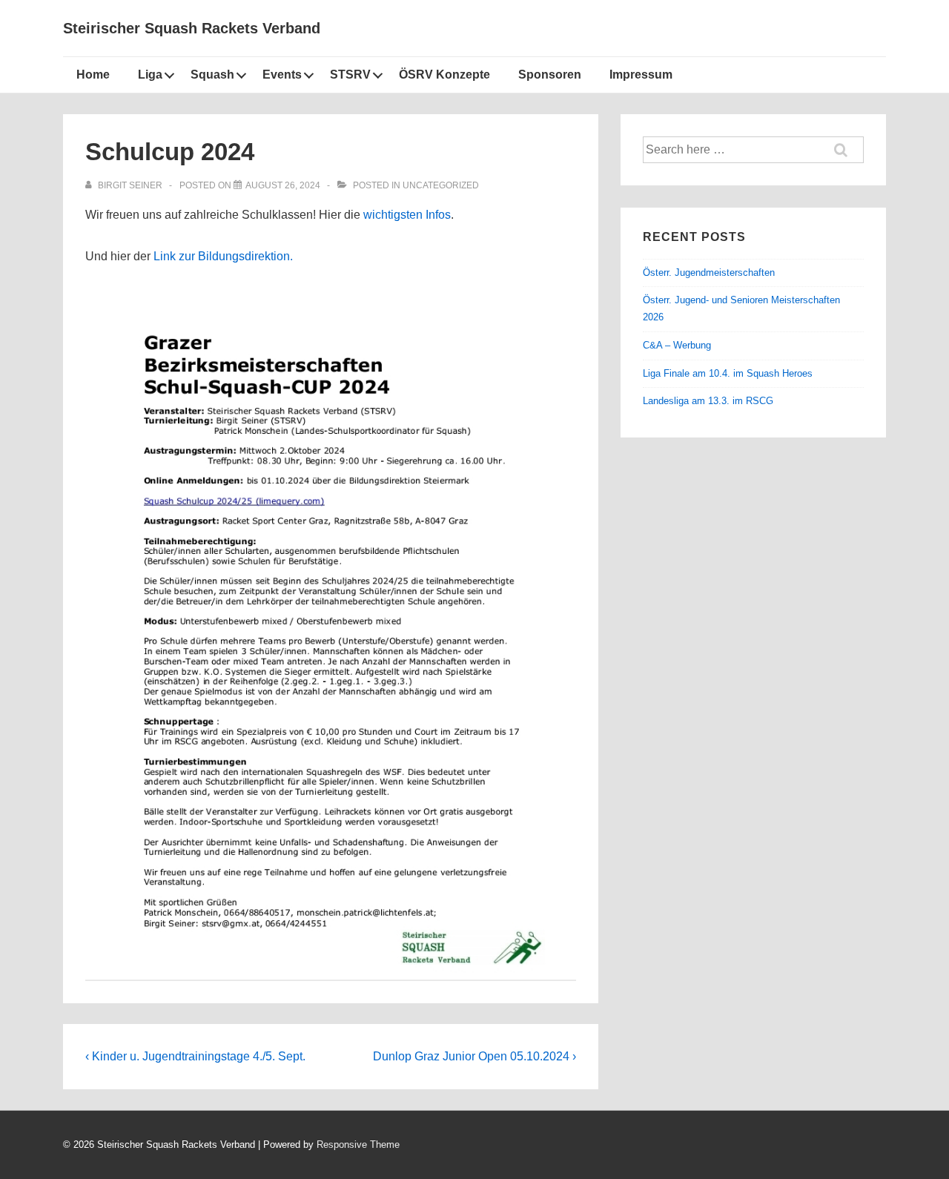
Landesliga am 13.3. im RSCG (708, 400)
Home (93, 74)
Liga (150, 74)
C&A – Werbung (677, 345)
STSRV (350, 74)
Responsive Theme (358, 1144)
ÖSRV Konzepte (444, 74)
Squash (212, 74)
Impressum (640, 74)
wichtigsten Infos (407, 214)
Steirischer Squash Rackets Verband (191, 28)
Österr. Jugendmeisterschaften (709, 272)
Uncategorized (441, 185)
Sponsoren (549, 74)
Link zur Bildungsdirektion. (223, 256)
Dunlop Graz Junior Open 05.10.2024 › (474, 1056)
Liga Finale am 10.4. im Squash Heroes (728, 373)
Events (282, 74)
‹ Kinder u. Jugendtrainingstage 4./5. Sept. (195, 1056)
